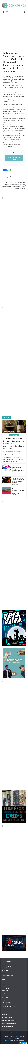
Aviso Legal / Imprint (7, 1017)
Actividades (5, 435)
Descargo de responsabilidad (9, 1023)
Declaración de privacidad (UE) (9, 1020)
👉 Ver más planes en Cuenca (14, 158)
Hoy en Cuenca (5, 988)
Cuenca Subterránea (6, 1002)
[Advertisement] (14, 33)
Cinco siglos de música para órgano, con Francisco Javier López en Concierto (14, 178)
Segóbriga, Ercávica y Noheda (8, 1006)
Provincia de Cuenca (14, 435)
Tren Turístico (5, 1001)
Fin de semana (5, 992)
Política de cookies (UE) (7, 1026)
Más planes (4, 994)
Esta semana (5, 990)
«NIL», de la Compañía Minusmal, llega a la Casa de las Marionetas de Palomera (18, 480)
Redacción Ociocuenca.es (15, 74)
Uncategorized (7, 49)
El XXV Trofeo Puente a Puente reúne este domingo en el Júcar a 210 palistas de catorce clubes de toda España (18, 469)
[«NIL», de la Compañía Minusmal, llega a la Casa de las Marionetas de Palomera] (6, 481)
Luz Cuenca (4, 1004)
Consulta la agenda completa (14, 163)
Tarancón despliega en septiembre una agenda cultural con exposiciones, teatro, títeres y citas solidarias (18, 491)
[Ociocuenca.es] (3, 12)
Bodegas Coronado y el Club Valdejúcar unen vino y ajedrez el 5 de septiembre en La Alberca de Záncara (13, 443)
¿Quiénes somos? (6, 1014)
